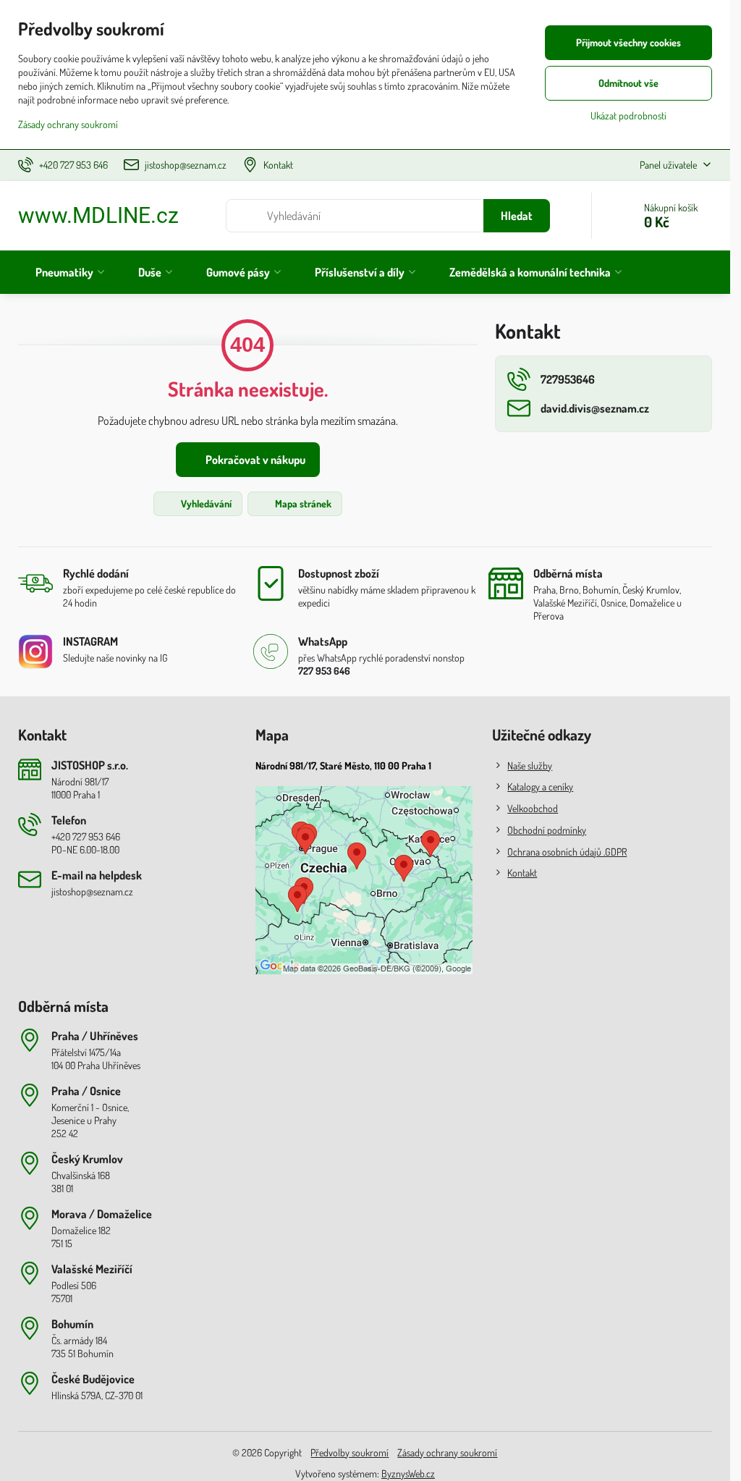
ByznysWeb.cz (408, 1473)
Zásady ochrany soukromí (447, 1452)
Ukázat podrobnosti (628, 115)
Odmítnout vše (628, 83)
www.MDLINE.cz (98, 216)
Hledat (517, 215)
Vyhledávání (205, 503)
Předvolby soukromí (349, 1452)
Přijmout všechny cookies (628, 42)
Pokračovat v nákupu (254, 459)
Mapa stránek (302, 503)
